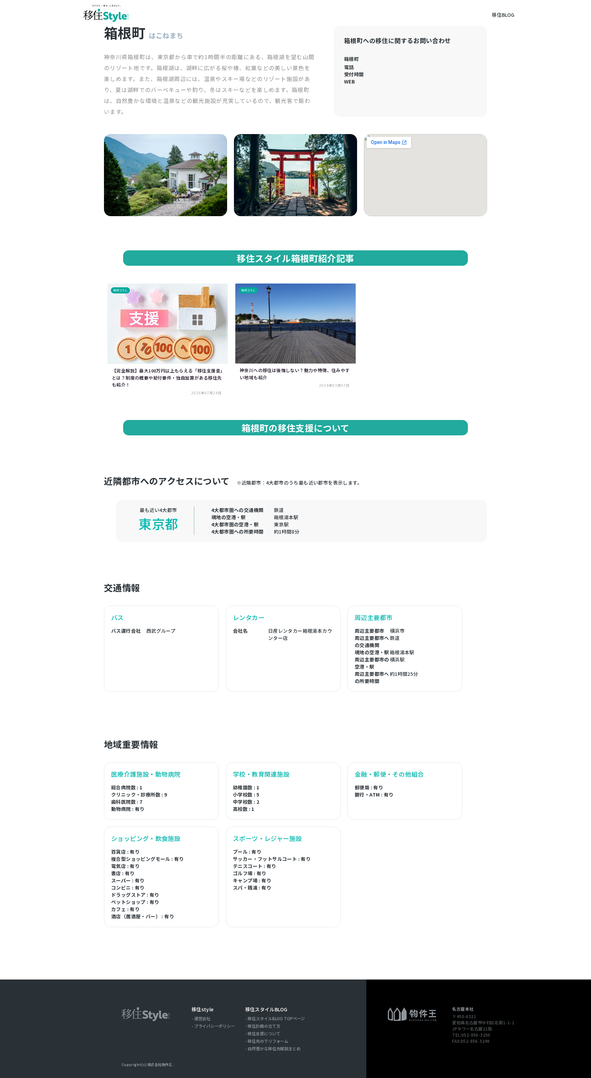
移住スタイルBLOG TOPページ (276, 1018)
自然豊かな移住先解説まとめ (274, 1049)
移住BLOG (503, 14)
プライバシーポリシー (214, 1026)
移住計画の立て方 (264, 1026)
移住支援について (264, 1033)
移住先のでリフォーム (268, 1041)
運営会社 (202, 1018)
